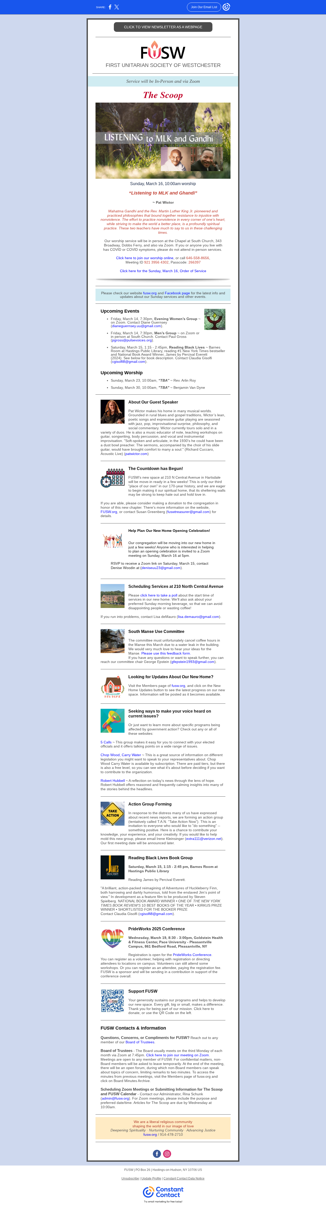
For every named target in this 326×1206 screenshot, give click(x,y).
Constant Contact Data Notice (184, 1178)
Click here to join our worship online (144, 258)
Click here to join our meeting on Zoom (177, 1055)
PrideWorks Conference (192, 955)
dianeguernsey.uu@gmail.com (136, 326)
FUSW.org (109, 512)
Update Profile (151, 1178)
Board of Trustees (140, 1042)
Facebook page (177, 293)
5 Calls (106, 742)
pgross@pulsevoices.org (132, 340)
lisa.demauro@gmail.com (198, 617)
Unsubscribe (130, 1178)
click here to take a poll (158, 595)
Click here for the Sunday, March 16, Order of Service (163, 271)
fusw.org (150, 293)
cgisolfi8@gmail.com (128, 361)
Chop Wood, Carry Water (121, 755)
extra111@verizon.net (203, 839)
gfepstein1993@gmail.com (192, 662)
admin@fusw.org (115, 1098)
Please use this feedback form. (166, 653)
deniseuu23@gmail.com (161, 568)
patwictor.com (136, 454)
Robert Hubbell (113, 781)
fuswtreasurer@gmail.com (188, 512)
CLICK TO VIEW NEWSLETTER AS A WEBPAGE (163, 27)
